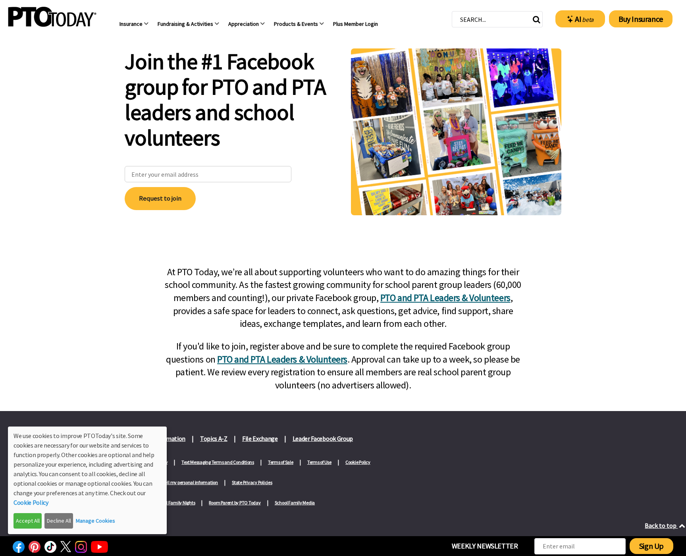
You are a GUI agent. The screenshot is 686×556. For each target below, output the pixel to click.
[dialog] (87, 480)
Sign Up (651, 546)
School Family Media (295, 503)
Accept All (28, 520)
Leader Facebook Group (323, 438)
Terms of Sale (280, 462)
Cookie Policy (357, 462)
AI (584, 19)
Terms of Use (319, 462)
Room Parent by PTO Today (234, 503)
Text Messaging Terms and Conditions (217, 462)
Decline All (59, 520)
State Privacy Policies (252, 482)
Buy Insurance (641, 19)
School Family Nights (174, 503)
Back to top (661, 525)
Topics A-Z (213, 438)
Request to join (160, 198)
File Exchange (260, 438)
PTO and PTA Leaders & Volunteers (445, 298)
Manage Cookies (95, 520)
